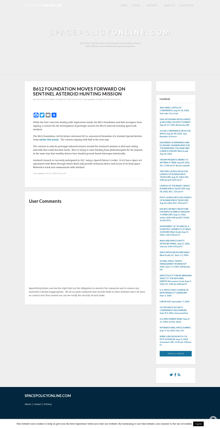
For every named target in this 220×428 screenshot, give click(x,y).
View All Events (176, 353)
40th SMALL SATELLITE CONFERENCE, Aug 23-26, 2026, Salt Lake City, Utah (174, 110)
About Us (169, 5)
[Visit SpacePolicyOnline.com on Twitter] (171, 375)
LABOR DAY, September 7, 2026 (174, 301)
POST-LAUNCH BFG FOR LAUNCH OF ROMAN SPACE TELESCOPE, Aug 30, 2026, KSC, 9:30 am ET (175, 200)
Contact (37, 404)
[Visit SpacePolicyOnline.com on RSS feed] (179, 375)
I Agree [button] (198, 424)
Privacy (48, 404)
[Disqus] (88, 245)
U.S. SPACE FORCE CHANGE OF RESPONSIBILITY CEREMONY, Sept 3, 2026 (174, 293)
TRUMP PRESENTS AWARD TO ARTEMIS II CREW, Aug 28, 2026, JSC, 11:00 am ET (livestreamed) (175, 162)
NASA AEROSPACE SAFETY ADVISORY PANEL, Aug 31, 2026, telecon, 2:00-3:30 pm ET (175, 243)
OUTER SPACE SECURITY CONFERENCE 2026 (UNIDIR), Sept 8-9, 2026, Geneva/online (174, 310)
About (28, 404)
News (124, 5)
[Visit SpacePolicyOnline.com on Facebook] (175, 375)
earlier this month (49, 139)
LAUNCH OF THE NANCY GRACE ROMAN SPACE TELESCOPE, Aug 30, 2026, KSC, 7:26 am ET (175, 189)
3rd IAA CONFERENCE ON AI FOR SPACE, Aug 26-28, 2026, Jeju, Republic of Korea (175, 134)
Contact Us (186, 5)
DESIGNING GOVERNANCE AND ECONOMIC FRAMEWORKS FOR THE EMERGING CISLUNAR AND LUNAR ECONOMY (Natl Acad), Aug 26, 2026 (175, 148)
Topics (136, 5)
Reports (152, 5)
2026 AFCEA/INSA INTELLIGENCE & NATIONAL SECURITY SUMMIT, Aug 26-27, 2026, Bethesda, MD (175, 122)
